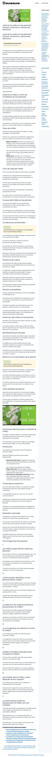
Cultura (44, 77)
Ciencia (44, 72)
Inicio (37, 3)
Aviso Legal (29, 755)
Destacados (45, 90)
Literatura (45, 102)
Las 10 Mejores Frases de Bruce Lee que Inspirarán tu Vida (20, 746)
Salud (43, 111)
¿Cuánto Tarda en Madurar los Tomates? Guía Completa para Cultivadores (19, 734)
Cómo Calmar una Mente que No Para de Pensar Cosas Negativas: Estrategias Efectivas (45, 18)
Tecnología (45, 126)
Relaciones (45, 109)
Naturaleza (45, 106)
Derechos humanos (45, 82)
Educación (45, 93)
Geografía (45, 99)
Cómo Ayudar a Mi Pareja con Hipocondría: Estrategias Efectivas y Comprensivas (45, 27)
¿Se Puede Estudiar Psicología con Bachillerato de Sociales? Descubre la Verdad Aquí (45, 57)
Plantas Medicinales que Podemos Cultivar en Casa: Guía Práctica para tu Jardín (21, 730)
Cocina (44, 74)
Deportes (45, 79)
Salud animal (44, 119)
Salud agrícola (44, 114)
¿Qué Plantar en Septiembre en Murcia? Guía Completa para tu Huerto (21, 741)
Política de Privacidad (19, 755)
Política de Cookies (38, 755)
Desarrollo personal (45, 87)
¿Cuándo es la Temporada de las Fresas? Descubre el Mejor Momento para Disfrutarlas (21, 737)
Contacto (44, 3)
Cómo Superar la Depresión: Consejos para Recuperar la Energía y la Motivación (45, 47)
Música (44, 104)
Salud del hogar (44, 123)
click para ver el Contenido (11, 45)
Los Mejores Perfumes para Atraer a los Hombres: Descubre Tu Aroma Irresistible (45, 37)
